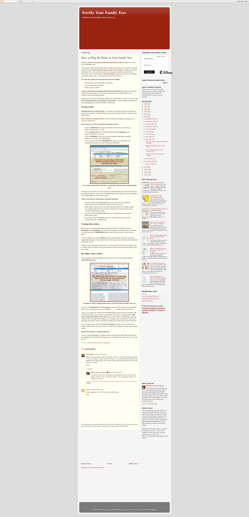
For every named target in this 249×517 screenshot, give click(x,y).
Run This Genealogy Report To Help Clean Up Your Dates (158, 237)
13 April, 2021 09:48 (115, 372)
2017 (146, 174)
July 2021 (149, 131)
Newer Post (86, 464)
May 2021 (149, 137)
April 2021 (149, 139)
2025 (146, 106)
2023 (146, 111)
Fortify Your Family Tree (104, 12)
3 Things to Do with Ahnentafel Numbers (156, 196)
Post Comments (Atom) (97, 467)
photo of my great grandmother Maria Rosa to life (105, 62)
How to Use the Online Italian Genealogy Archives (158, 183)
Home (109, 464)
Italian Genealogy (147, 301)
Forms (144, 294)
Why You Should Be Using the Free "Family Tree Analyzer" (158, 250)
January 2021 (150, 164)
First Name (148, 65)
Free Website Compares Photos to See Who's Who (158, 264)
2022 (146, 114)
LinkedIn (145, 310)
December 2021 (151, 119)
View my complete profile (149, 403)
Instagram (154, 308)
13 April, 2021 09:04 (100, 354)
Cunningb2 (89, 354)
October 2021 (150, 124)
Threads (160, 310)
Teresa (88, 389)
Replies (90, 369)
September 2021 (151, 126)
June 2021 (149, 134)
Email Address (149, 59)
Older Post (133, 464)
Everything (110, 74)
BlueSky (145, 312)
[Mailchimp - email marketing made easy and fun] (166, 74)
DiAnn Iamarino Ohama (98, 372)
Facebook (145, 308)
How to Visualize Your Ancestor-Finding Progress (158, 277)
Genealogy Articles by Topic (150, 298)
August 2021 (150, 129)
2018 (146, 172)
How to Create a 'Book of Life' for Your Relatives (157, 222)
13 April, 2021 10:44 (97, 389)
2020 (146, 167)
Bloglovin (152, 310)
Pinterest (161, 308)
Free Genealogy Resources (150, 296)
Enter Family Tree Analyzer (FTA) (92, 119)
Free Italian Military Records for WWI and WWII (158, 209)
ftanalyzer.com (106, 337)
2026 (146, 104)
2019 (146, 169)
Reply (87, 365)
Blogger (153, 509)
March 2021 (149, 158)
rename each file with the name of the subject (107, 70)
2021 (146, 116)
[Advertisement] (124, 33)
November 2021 (151, 121)
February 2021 (150, 161)
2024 (146, 109)
